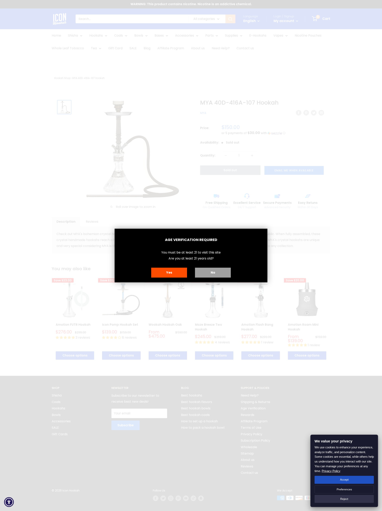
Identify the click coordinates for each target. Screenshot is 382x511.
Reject (344, 498)
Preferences (344, 489)
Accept (344, 479)
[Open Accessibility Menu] (9, 502)
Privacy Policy (331, 471)
